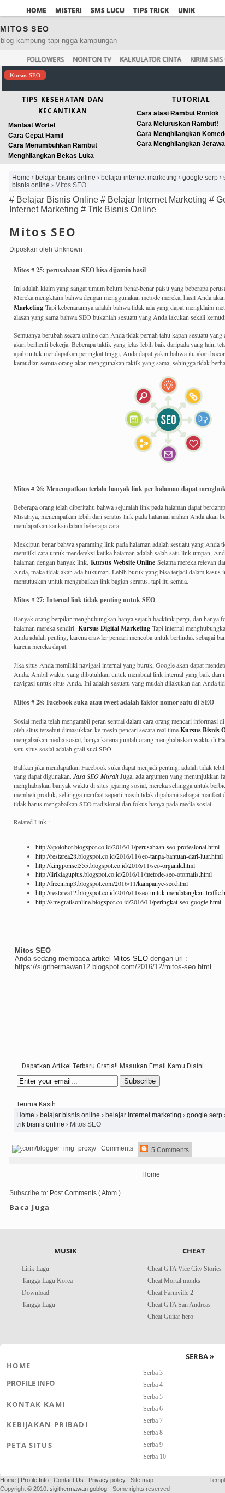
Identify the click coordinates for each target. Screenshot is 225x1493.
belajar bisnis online (66, 177)
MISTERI (68, 10)
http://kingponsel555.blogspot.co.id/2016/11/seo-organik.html (115, 865)
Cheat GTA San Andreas (179, 1304)
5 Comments (169, 1150)
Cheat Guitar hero (170, 1316)
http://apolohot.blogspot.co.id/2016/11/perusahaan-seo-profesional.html (127, 846)
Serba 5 (153, 1396)
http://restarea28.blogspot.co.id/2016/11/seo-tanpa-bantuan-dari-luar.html (129, 856)
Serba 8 (153, 1432)
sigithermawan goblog (78, 1488)
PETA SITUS (29, 1445)
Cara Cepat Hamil (35, 135)
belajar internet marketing (140, 177)
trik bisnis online (41, 1124)
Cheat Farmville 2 (170, 1292)
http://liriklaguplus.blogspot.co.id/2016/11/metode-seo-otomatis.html (123, 874)
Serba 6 (153, 1408)
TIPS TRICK (151, 10)
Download (35, 1292)
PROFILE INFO (31, 1383)
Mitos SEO (42, 232)
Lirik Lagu (35, 1268)
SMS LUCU (108, 10)
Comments (116, 1148)
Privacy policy (107, 1480)
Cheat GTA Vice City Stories (184, 1268)
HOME (36, 10)
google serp (201, 177)
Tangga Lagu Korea (47, 1280)
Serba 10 (154, 1456)
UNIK (186, 10)
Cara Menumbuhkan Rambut (52, 145)
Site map (142, 1480)
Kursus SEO (25, 75)
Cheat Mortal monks (173, 1280)
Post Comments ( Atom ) (85, 1193)
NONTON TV (92, 59)
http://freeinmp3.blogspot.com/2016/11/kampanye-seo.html (111, 883)
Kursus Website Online (123, 562)
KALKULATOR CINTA (150, 59)
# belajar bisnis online (54, 199)
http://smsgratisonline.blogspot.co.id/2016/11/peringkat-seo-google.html (128, 901)
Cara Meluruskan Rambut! (177, 123)
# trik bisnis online (118, 209)
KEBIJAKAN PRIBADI (47, 1424)
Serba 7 (153, 1420)
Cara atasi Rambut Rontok (178, 113)
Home (22, 177)
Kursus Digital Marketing (114, 628)
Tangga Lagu (38, 1304)
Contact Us (69, 1480)
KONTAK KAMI (36, 1404)
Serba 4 (153, 1384)
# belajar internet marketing (154, 199)
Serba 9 (153, 1444)
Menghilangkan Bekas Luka (51, 156)
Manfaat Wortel (31, 125)
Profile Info (35, 1480)
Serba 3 (153, 1372)
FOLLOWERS (45, 59)
